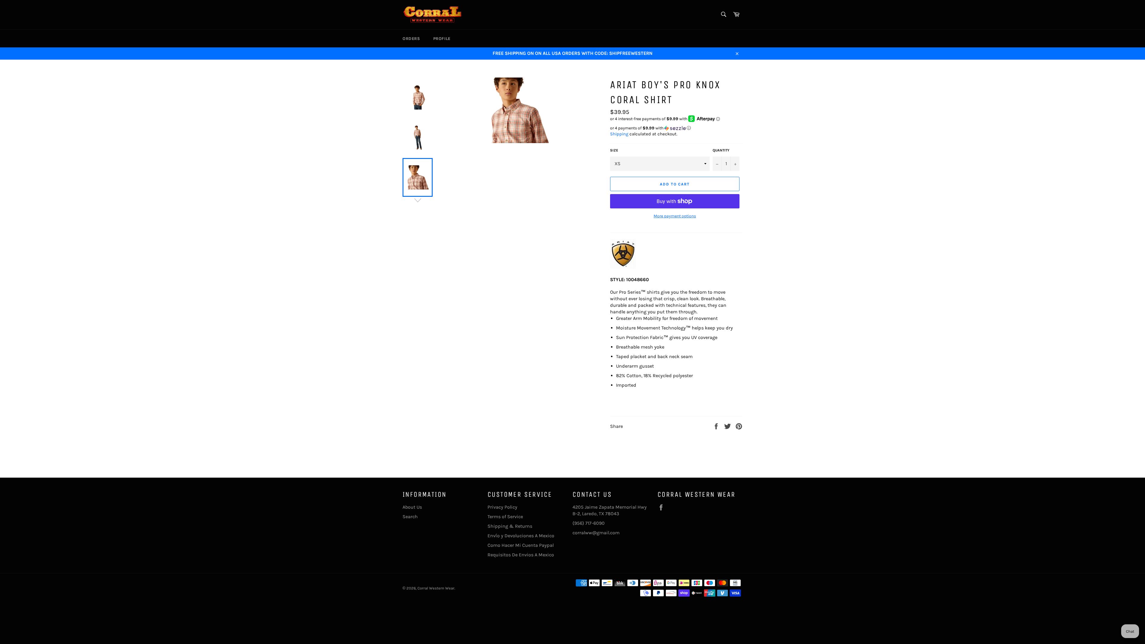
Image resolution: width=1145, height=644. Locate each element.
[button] (676, 128)
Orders (411, 38)
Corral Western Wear (435, 588)
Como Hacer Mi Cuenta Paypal (521, 545)
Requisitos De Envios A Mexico (521, 555)
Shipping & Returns (510, 526)
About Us (412, 507)
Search (410, 516)
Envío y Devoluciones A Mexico (521, 535)
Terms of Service (505, 516)
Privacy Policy (502, 507)
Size (614, 150)
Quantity (721, 150)
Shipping (619, 134)
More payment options (675, 216)
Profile (442, 38)
